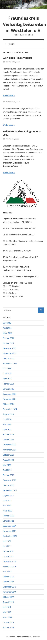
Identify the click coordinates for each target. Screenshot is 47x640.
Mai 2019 (7, 612)
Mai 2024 (7, 424)
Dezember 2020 (9, 561)
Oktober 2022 (8, 485)
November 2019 (9, 592)
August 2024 (8, 414)
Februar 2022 (8, 516)
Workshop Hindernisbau (17, 57)
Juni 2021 (7, 546)
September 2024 (10, 409)
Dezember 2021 (9, 526)
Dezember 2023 (9, 445)
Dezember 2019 (9, 587)
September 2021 (10, 536)
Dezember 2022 (9, 480)
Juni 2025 (7, 373)
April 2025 (7, 379)
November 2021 (9, 531)
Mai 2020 (7, 572)
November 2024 (9, 399)
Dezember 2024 (9, 394)
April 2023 (7, 470)
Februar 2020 (8, 577)
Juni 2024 (7, 419)
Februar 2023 (8, 475)
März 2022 (7, 511)
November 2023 (9, 450)
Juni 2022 (7, 500)
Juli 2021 (7, 541)
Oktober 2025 (8, 358)
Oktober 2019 (8, 597)
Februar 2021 (8, 551)
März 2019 (7, 617)
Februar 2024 (8, 434)
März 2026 (7, 333)
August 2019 (8, 602)
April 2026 (7, 328)
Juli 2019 (7, 607)
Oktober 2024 (8, 404)
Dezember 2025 (9, 348)
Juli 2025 (7, 369)
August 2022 (8, 495)
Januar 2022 (8, 521)
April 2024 (7, 429)
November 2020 (9, 566)
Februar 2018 (8, 627)
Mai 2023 (7, 465)
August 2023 (8, 460)
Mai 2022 (7, 506)
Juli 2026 (7, 323)
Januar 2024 (8, 440)
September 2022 (10, 490)
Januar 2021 (8, 556)
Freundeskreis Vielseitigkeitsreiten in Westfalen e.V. (24, 24)
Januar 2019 (8, 622)
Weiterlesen (8, 95)
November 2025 (9, 353)
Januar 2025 (8, 389)
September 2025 (10, 363)
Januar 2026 (8, 343)
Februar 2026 (8, 338)
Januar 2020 (8, 582)
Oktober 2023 (8, 455)
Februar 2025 (8, 384)
